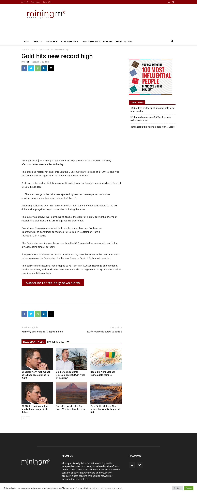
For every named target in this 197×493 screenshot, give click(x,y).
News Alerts (35, 2)
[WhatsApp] (38, 68)
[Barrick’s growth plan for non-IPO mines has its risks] (71, 393)
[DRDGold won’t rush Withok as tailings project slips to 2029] (37, 359)
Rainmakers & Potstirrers (97, 41)
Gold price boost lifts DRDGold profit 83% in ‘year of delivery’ (70, 375)
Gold (40, 49)
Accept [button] (189, 488)
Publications (68, 41)
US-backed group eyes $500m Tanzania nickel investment (151, 119)
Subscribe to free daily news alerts (53, 282)
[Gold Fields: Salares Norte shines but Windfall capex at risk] (106, 393)
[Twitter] (173, 2)
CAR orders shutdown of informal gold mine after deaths (153, 109)
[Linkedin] (168, 2)
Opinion (50, 41)
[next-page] (28, 418)
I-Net (27, 62)
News (37, 41)
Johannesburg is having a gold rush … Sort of (153, 126)
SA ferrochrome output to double (104, 331)
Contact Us (47, 2)
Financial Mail (124, 41)
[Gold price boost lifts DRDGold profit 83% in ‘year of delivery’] (71, 359)
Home (27, 41)
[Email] (51, 68)
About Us (24, 2)
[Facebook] (24, 68)
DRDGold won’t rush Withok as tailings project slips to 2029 (35, 375)
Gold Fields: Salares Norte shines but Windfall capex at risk (105, 409)
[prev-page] (23, 418)
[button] (172, 41)
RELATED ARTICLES (33, 341)
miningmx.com (30, 160)
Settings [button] (177, 488)
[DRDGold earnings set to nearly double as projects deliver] (37, 393)
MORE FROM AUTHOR (58, 341)
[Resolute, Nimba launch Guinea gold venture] (106, 359)
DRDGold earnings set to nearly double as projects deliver (34, 409)
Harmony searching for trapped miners (42, 331)
